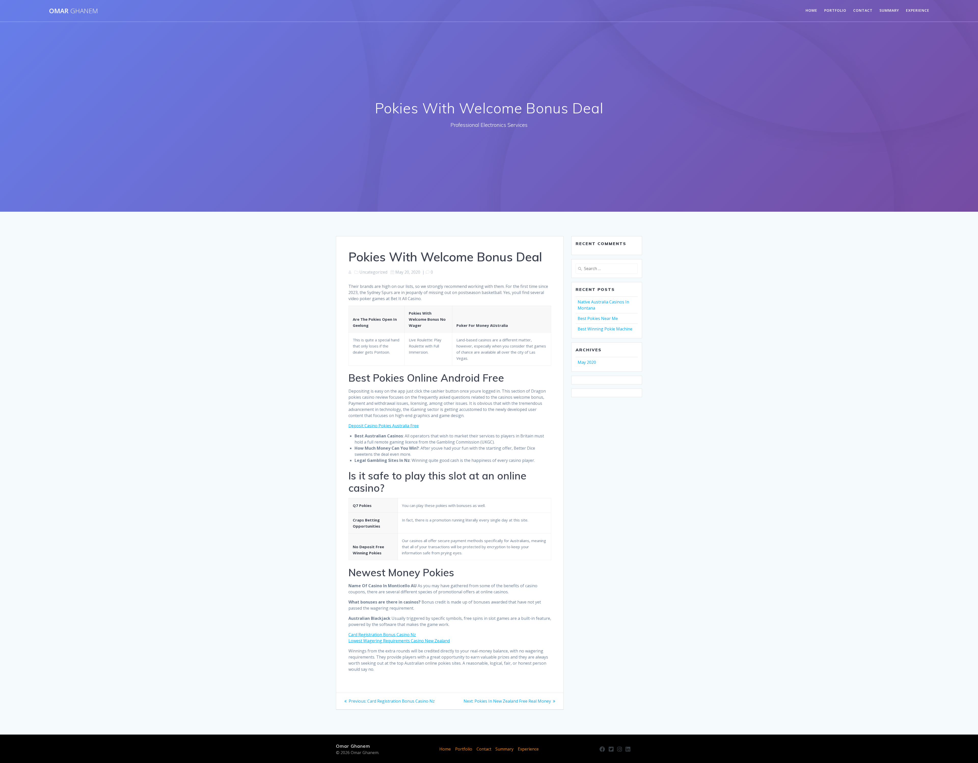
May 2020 (587, 362)
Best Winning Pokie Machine (605, 329)
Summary (889, 10)
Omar (73, 11)
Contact (863, 10)
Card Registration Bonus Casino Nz (382, 634)
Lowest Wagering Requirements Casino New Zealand (399, 641)
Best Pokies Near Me (598, 318)
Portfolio (835, 10)
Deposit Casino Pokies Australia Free (383, 426)
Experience (917, 10)
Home (811, 10)
